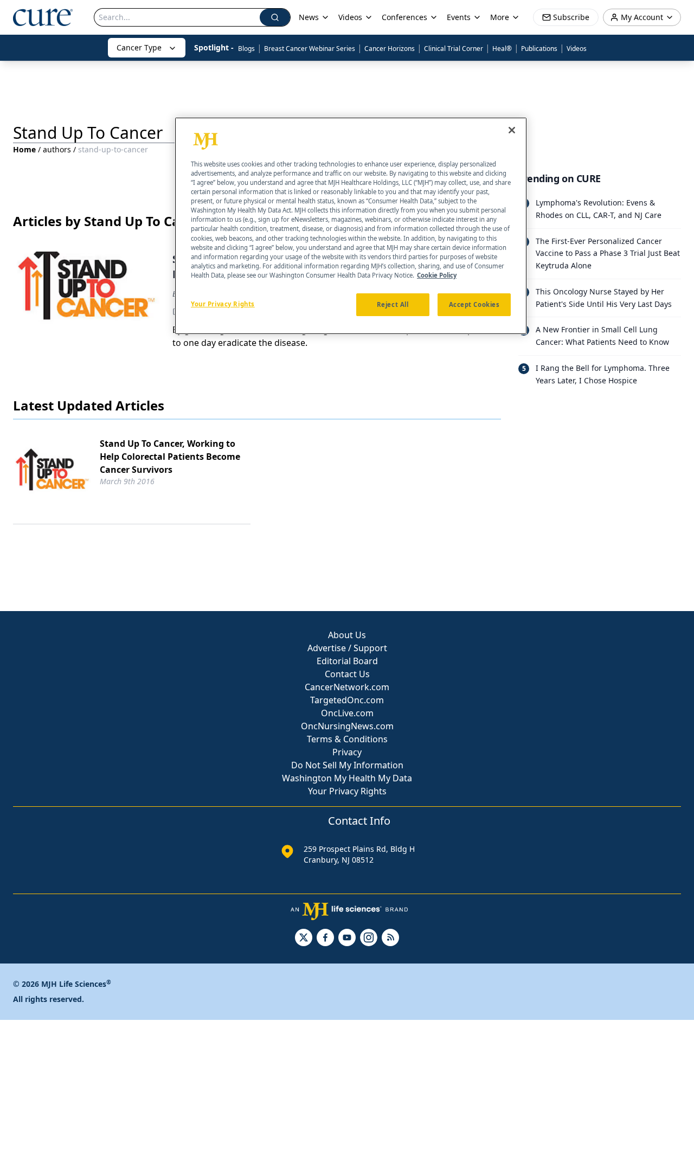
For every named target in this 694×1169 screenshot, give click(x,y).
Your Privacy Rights (347, 791)
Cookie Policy (437, 275)
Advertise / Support (347, 648)
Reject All (393, 304)
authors (57, 149)
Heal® (502, 48)
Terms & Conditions (347, 739)
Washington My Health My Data (347, 778)
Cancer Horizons (389, 48)
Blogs (246, 48)
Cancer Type (139, 47)
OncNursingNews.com (347, 726)
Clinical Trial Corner (453, 48)
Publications (539, 48)
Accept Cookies (474, 304)
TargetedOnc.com (347, 700)
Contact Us (347, 674)
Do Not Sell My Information (347, 765)
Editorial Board (347, 661)
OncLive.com (347, 713)
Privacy (347, 752)
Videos (577, 48)
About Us (347, 635)
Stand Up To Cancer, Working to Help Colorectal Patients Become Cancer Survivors (170, 457)
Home (24, 149)
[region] (351, 226)
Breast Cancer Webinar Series (309, 48)
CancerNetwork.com (347, 687)
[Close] (512, 130)
